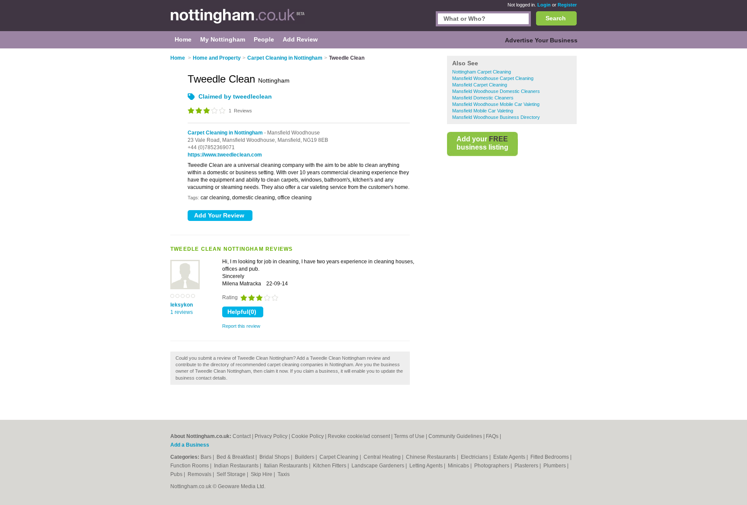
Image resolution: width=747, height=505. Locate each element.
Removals (200, 474)
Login (544, 4)
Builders (305, 457)
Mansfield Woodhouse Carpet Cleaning (492, 78)
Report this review (241, 326)
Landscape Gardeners (378, 466)
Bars (207, 457)
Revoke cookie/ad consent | (361, 436)
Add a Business (189, 445)
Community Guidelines (455, 436)
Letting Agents (426, 466)
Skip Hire (262, 474)
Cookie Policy (307, 436)
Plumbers (555, 466)
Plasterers (527, 466)
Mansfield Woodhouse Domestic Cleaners (496, 91)
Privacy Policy (271, 436)
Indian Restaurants (237, 466)
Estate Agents (510, 457)
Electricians (475, 457)
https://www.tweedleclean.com (225, 155)
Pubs (177, 474)
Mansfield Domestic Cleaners (483, 97)
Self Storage (232, 474)
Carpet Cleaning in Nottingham (225, 133)
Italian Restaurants (286, 466)
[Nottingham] (237, 20)
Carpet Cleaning (339, 457)
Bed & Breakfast (236, 457)
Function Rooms (190, 466)
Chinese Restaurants (431, 457)
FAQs (492, 436)
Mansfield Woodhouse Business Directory (496, 117)
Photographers (492, 466)
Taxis (284, 474)
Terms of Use (409, 436)
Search (556, 18)
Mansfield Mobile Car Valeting (482, 110)
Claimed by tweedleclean (235, 96)
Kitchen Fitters (330, 466)
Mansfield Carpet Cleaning (479, 84)
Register (567, 4)
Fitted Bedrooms (550, 457)
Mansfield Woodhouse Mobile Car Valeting (496, 104)
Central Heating (383, 457)
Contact (242, 436)
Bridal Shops (275, 457)
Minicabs (459, 466)
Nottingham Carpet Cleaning (481, 71)
